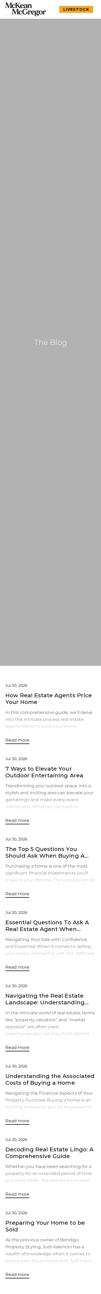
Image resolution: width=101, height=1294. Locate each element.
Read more (17, 740)
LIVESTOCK (76, 9)
